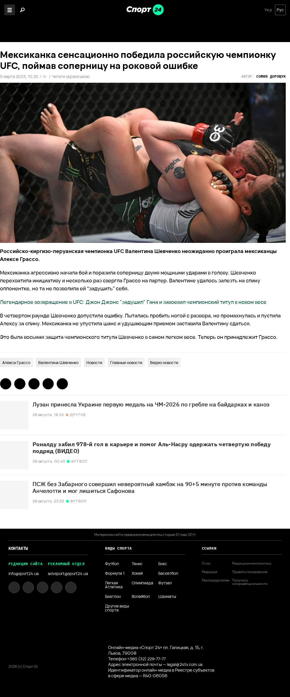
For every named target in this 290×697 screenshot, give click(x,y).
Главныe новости (126, 362)
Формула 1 (115, 573)
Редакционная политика (251, 563)
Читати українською (70, 77)
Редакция (209, 572)
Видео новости (164, 362)
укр (268, 10)
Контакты (18, 548)
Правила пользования (249, 572)
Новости (94, 362)
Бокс (162, 564)
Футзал (165, 583)
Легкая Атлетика (114, 585)
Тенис (137, 564)
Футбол (112, 564)
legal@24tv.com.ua (184, 664)
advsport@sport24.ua (68, 573)
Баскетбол (168, 573)
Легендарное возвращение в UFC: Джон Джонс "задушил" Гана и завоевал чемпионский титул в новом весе (133, 302)
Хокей (137, 573)
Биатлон (113, 596)
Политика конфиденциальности (250, 582)
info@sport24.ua (23, 573)
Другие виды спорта (117, 608)
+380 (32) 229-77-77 (146, 658)
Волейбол (141, 596)
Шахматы (167, 596)
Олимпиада (142, 583)
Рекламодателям (215, 580)
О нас (206, 563)
